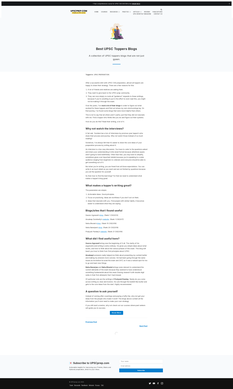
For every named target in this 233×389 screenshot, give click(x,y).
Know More (116, 313)
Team (71, 385)
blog (101, 215)
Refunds (91, 385)
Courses (104, 12)
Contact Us (158, 14)
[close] (229, 3)
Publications (157, 12)
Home (96, 12)
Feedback (84, 385)
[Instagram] (162, 384)
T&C (102, 385)
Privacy (97, 385)
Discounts (77, 385)
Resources (114, 12)
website (106, 219)
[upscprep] (79, 12)
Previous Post (91, 322)
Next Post (143, 326)
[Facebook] (158, 384)
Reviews (147, 12)
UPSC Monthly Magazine (142, 14)
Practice (125, 12)
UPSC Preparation (101, 74)
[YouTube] (154, 384)
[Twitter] (150, 384)
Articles (136, 12)
